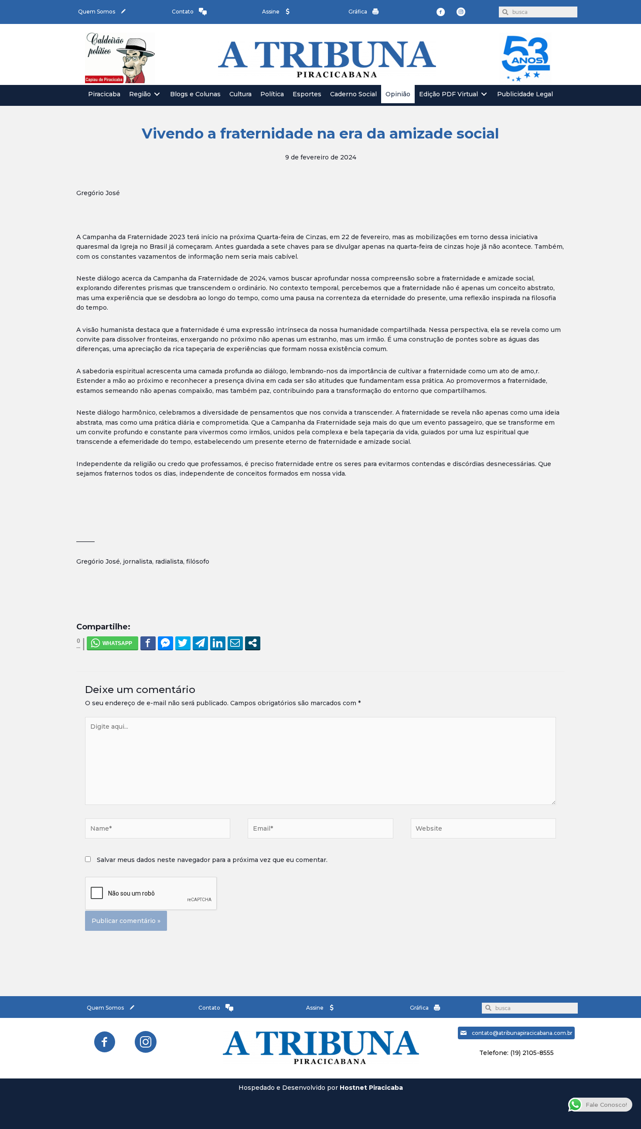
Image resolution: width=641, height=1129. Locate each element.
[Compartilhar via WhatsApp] (112, 642)
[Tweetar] (183, 642)
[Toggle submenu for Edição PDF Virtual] (484, 94)
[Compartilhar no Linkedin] (217, 642)
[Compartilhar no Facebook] (148, 642)
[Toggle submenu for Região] (157, 94)
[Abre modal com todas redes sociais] (252, 642)
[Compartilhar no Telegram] (200, 642)
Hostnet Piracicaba (371, 1088)
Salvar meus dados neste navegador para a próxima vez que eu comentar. (212, 860)
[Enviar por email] (235, 642)
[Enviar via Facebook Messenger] (165, 642)
